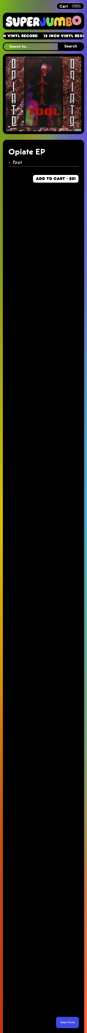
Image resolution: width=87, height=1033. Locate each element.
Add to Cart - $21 (56, 178)
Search (70, 46)
